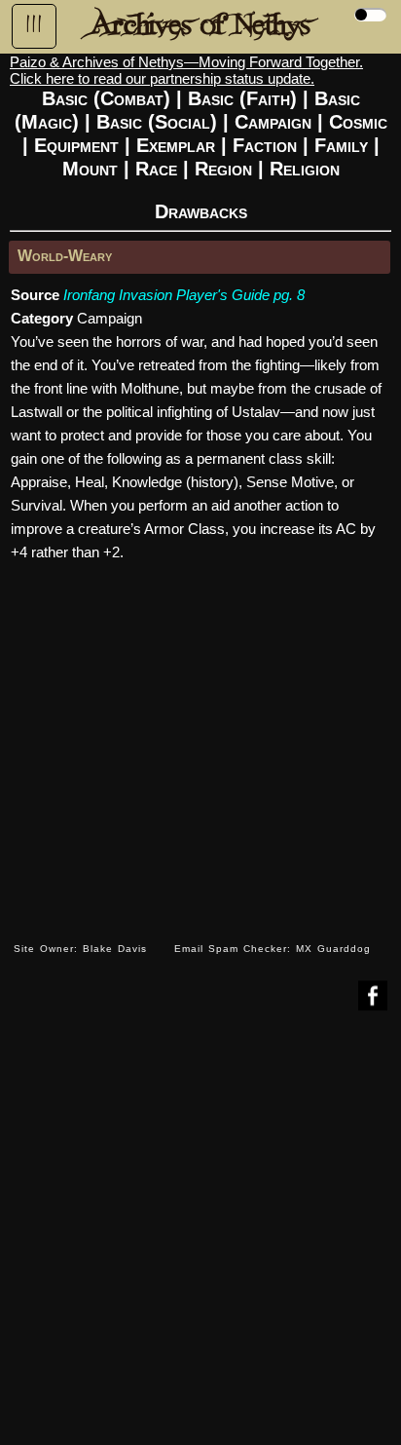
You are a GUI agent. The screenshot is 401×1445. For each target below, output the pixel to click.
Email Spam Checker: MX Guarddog (272, 948)
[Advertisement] (200, 1242)
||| (34, 24)
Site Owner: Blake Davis (80, 948)
